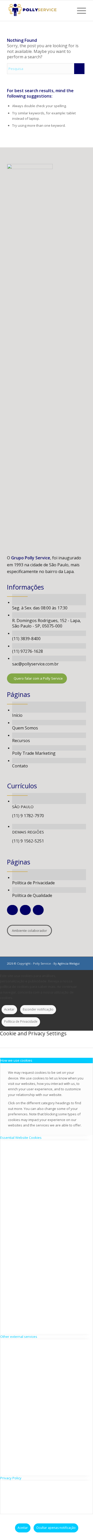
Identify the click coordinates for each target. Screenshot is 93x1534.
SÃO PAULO (23, 806)
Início (17, 715)
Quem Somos (25, 728)
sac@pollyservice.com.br (35, 664)
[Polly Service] (38, 10)
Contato (20, 766)
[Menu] (79, 10)
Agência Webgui (69, 963)
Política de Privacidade (33, 883)
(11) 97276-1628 (27, 651)
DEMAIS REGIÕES (28, 831)
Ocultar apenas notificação (56, 1527)
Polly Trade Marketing (34, 753)
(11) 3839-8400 (26, 638)
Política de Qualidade (32, 895)
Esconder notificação (38, 1009)
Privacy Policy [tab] (10, 1478)
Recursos (21, 740)
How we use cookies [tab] (16, 1060)
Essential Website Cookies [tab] (21, 1137)
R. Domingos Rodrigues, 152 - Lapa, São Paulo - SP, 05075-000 (46, 623)
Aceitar (9, 1009)
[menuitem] (79, 10)
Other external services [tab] (18, 1336)
